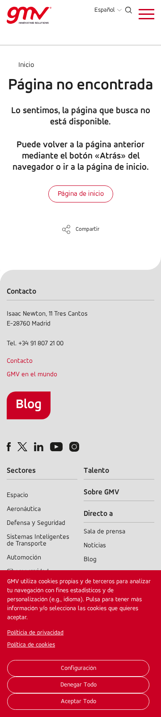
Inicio (26, 65)
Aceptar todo (78, 701)
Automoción (24, 557)
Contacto (20, 361)
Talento (96, 471)
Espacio (17, 495)
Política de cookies (31, 645)
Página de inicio (81, 194)
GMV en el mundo (32, 374)
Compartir (87, 229)
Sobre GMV (101, 492)
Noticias (95, 545)
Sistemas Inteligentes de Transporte (38, 540)
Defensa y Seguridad (36, 523)
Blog (29, 405)
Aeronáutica (24, 509)
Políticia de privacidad (35, 633)
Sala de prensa (104, 531)
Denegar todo (78, 685)
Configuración (78, 668)
